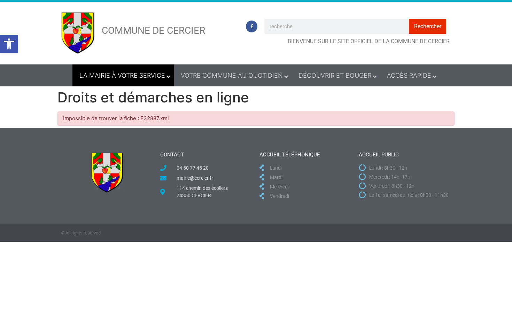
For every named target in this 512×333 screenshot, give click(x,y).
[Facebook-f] (252, 26)
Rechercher (427, 26)
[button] (9, 44)
